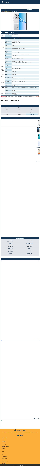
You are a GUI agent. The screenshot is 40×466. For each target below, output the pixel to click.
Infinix (7, 114)
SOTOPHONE (21, 430)
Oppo (32, 109)
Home (3, 11)
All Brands (32, 114)
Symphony (32, 112)
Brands (3, 439)
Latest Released (4, 458)
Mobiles (6, 11)
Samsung (7, 107)
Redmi (9, 11)
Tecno (7, 112)
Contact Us (4, 443)
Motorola (19, 114)
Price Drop (3, 460)
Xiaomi (7, 109)
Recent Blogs (4, 463)
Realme (19, 107)
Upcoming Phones (5, 461)
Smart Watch (4, 441)
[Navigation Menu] (12, 2)
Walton (19, 112)
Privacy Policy (4, 444)
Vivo (19, 109)
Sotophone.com (18, 465)
